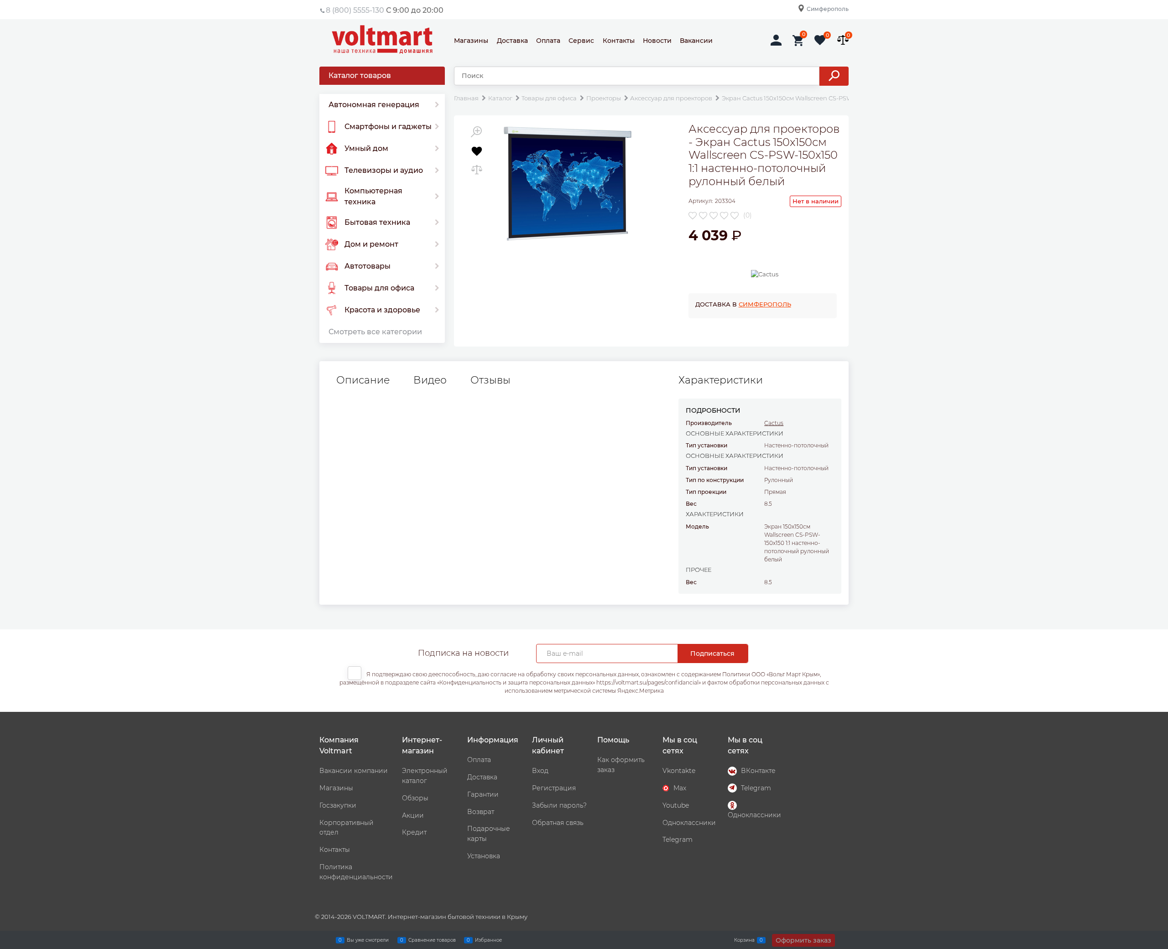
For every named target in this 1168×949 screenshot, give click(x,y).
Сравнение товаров (432, 940)
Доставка (512, 40)
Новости (657, 40)
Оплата (548, 40)
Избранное (488, 940)
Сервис (581, 40)
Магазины (471, 40)
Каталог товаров (359, 75)
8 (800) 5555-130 (355, 10)
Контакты (619, 40)
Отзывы (490, 380)
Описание (363, 380)
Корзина (744, 940)
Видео (430, 380)
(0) (747, 215)
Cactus (773, 423)
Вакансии (696, 40)
